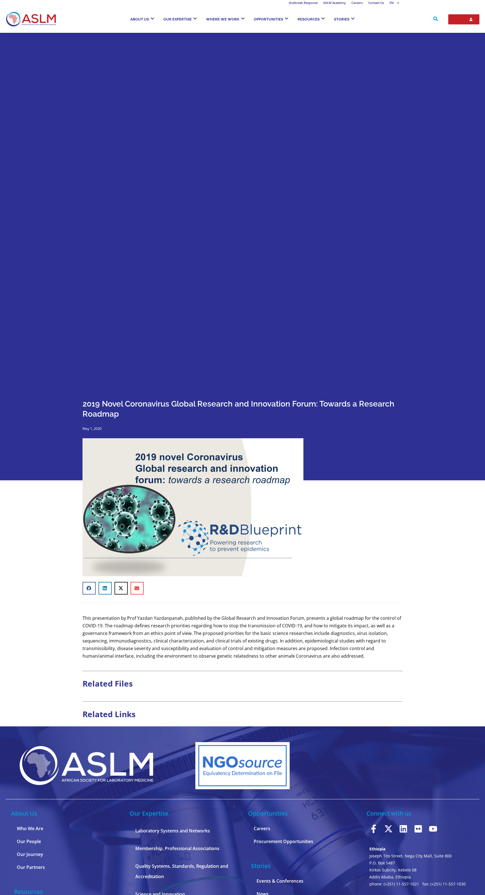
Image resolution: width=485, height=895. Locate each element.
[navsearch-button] (435, 19)
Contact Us (376, 3)
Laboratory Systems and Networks (172, 831)
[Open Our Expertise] (195, 18)
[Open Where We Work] (243, 18)
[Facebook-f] (373, 829)
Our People (29, 841)
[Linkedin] (403, 829)
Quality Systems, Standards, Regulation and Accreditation (181, 871)
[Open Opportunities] (287, 18)
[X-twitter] (388, 829)
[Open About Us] (152, 18)
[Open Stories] (353, 18)
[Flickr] (418, 829)
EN (392, 3)
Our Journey (30, 854)
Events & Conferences (280, 881)
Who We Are (30, 828)
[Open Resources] (323, 18)
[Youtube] (433, 829)
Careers (357, 3)
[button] (89, 588)
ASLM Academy (334, 3)
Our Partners (31, 867)
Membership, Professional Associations (177, 848)
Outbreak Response (303, 3)
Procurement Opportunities (283, 841)
